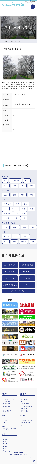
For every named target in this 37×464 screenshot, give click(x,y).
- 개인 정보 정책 (25, 422)
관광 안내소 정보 (27, 264)
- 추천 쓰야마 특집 (8, 399)
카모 (5, 241)
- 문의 (22, 425)
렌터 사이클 (10, 278)
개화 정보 (27, 278)
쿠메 (33, 241)
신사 (26, 180)
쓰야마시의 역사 (10, 271)
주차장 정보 (27, 271)
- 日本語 (4, 439)
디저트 (14, 208)
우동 (17, 203)
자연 (14, 185)
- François (6, 451)
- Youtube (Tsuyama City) (9, 425)
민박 (22, 194)
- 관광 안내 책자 (7, 411)
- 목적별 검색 (6, 406)
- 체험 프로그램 (25, 404)
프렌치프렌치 (20, 213)
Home (5, 41)
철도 (5, 185)
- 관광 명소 (23, 399)
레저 (22, 185)
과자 (5, 227)
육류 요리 (7, 203)
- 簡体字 (4, 444)
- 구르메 (22, 401)
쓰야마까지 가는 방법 (10, 284)
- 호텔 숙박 (23, 408)
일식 (23, 208)
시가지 (6, 236)
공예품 (15, 227)
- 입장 (4, 408)
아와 (14, 241)
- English (5, 441)
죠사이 (25, 236)
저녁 (5, 208)
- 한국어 (4, 449)
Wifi (27, 284)
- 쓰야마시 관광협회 (26, 420)
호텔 (5, 194)
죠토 (15, 236)
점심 (25, 203)
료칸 (14, 194)
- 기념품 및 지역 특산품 (27, 406)
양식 (31, 208)
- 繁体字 (4, 446)
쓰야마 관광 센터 (10, 264)
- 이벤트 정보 (6, 401)
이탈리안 (7, 213)
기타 (31, 185)
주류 (24, 227)
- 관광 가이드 (24, 411)
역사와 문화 (15, 180)
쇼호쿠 (23, 241)
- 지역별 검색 (6, 404)
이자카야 (7, 218)
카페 (17, 218)
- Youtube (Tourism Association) (9, 429)
